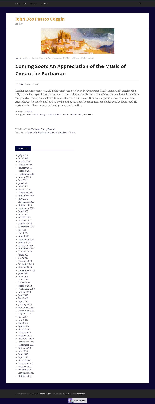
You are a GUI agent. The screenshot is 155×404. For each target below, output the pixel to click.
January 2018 (25, 304)
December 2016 (26, 338)
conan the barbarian (72, 114)
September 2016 (26, 345)
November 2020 (26, 248)
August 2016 (24, 348)
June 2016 (23, 354)
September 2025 (26, 174)
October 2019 (25, 267)
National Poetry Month (43, 129)
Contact (44, 4)
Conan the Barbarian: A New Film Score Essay (51, 132)
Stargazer (80, 393)
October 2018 (25, 286)
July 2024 (23, 199)
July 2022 (23, 230)
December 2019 (26, 264)
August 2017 (24, 314)
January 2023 (25, 220)
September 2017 (26, 310)
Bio (25, 4)
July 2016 (23, 351)
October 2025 (25, 171)
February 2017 (25, 332)
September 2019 (26, 270)
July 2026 (23, 155)
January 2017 (25, 335)
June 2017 (23, 320)
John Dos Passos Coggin (40, 19)
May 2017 (23, 323)
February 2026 (25, 164)
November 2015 (26, 373)
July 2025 (23, 180)
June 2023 (23, 211)
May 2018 (23, 298)
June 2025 (23, 183)
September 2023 (26, 208)
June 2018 (23, 295)
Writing (34, 4)
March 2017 (24, 329)
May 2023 (23, 214)
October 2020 (25, 251)
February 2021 (25, 245)
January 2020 (25, 261)
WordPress (67, 393)
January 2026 (25, 168)
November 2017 (26, 307)
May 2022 (23, 233)
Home (18, 4)
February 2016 (25, 363)
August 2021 (24, 242)
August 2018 (24, 292)
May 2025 (23, 186)
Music (25, 58)
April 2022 (23, 236)
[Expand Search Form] (140, 3)
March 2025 (24, 189)
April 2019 (23, 279)
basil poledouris (55, 114)
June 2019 (23, 273)
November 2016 (26, 342)
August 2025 (24, 177)
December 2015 (26, 369)
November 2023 (26, 202)
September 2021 (26, 239)
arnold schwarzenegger (36, 114)
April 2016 (23, 357)
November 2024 (26, 195)
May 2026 (23, 158)
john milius (88, 114)
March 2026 (24, 161)
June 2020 (23, 255)
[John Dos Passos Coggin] (17, 58)
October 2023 (25, 205)
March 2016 (24, 360)
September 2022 (26, 227)
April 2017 (23, 326)
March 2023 (24, 217)
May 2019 (23, 276)
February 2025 (25, 192)
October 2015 (25, 376)
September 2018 (26, 289)
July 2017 (23, 317)
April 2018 (23, 301)
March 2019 (24, 282)
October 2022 (25, 224)
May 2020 (23, 258)
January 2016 (25, 366)
